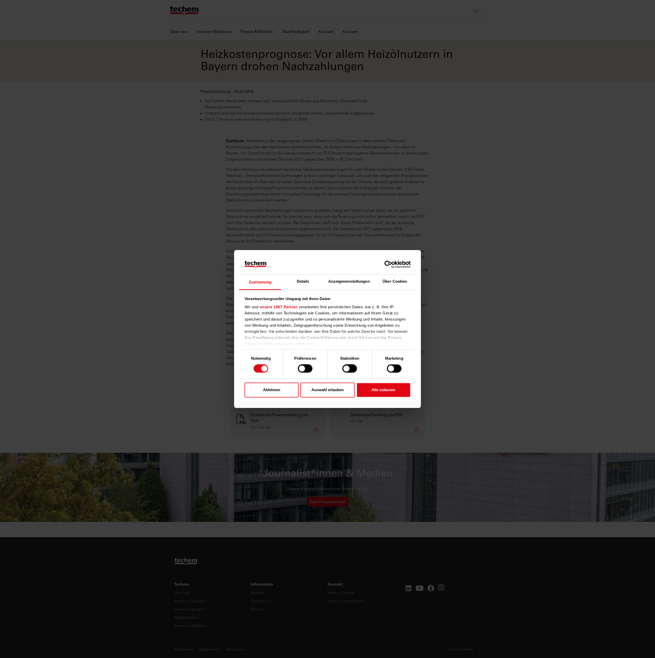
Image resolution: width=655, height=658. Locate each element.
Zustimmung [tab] (260, 282)
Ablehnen (271, 390)
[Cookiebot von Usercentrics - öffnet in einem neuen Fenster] (388, 264)
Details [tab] (303, 281)
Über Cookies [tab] (395, 281)
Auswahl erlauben (327, 390)
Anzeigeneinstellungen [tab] (349, 281)
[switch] (305, 369)
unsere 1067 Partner (278, 307)
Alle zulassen (383, 390)
